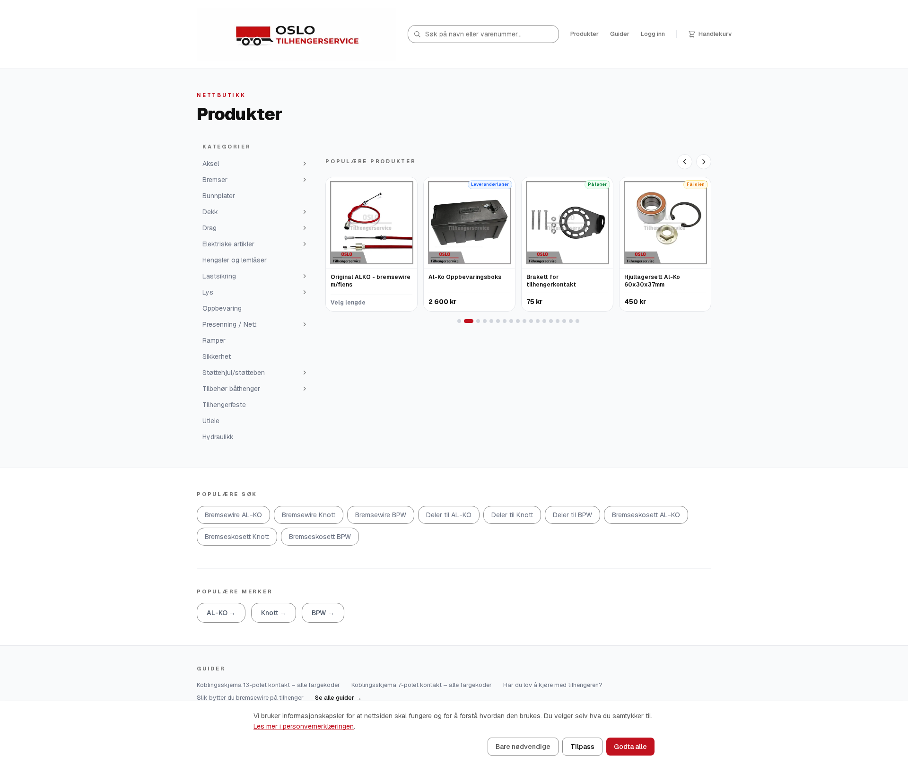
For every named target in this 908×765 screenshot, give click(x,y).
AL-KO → (221, 613)
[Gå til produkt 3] (478, 321)
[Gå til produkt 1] (459, 321)
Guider (619, 34)
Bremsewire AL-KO (233, 515)
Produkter (584, 34)
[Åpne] (304, 163)
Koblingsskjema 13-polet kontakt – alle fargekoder (268, 685)
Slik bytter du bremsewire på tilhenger (250, 698)
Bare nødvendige (523, 746)
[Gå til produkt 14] (551, 321)
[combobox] (483, 34)
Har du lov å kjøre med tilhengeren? (552, 685)
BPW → (323, 613)
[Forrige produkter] (684, 161)
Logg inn (653, 34)
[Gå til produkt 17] (571, 321)
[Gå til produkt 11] (531, 321)
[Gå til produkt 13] (544, 321)
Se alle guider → (338, 698)
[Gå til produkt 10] (524, 321)
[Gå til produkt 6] (498, 321)
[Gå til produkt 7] (504, 321)
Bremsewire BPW (380, 515)
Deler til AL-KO (448, 515)
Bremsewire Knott (308, 515)
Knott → (273, 613)
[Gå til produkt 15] (557, 321)
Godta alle (630, 746)
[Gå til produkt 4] (485, 321)
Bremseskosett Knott (237, 536)
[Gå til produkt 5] (491, 321)
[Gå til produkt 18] (577, 321)
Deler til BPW (572, 515)
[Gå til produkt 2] (468, 321)
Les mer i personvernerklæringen (303, 726)
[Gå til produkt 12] (538, 321)
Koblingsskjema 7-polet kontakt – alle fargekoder (421, 685)
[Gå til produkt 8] (511, 321)
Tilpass (582, 746)
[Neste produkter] (703, 161)
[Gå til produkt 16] (564, 321)
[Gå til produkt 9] (518, 321)
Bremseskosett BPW (320, 536)
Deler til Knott (512, 515)
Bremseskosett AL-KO (646, 515)
